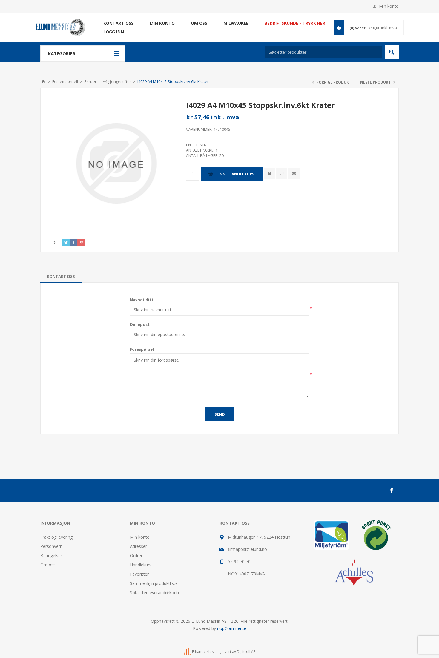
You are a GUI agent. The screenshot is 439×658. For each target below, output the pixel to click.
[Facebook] (391, 490)
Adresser (138, 546)
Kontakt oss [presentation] (61, 276)
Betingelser (51, 555)
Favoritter (139, 574)
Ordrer (136, 555)
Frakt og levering (56, 537)
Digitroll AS (246, 651)
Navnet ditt (142, 299)
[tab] (61, 276)
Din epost (140, 324)
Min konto (389, 6)
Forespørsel (142, 349)
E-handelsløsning (206, 651)
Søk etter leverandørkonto (155, 592)
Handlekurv (140, 565)
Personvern (51, 546)
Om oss (48, 565)
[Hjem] (43, 81)
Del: (56, 242)
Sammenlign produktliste (154, 583)
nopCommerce (231, 628)
